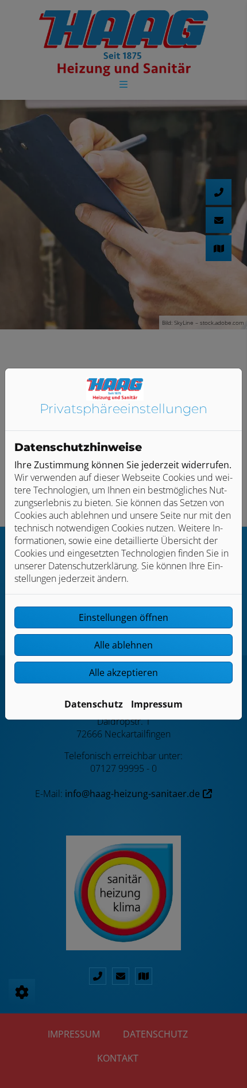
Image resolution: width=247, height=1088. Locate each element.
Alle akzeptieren (123, 672)
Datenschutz (93, 704)
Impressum (157, 704)
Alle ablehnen (123, 645)
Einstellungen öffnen (123, 617)
